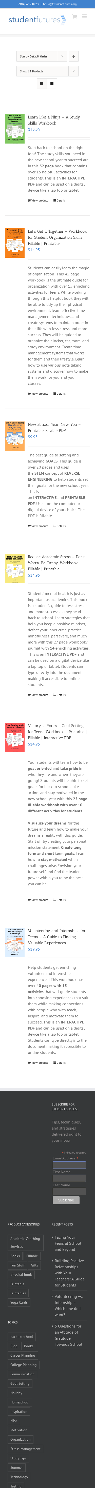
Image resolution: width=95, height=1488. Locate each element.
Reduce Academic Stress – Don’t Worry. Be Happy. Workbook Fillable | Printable (56, 562)
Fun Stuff (17, 1265)
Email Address (66, 1158)
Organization (20, 1439)
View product (39, 200)
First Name (61, 1172)
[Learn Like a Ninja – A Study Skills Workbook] (15, 129)
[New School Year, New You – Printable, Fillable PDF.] (15, 436)
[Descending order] (74, 56)
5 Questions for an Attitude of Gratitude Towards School (68, 1335)
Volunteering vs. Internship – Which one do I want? (68, 1305)
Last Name (61, 1185)
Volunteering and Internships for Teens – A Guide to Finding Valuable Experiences (57, 936)
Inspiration (18, 1411)
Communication (22, 1374)
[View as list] (52, 84)
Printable (17, 1283)
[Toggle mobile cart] (74, 16)
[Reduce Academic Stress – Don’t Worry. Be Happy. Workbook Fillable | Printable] (15, 568)
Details (61, 200)
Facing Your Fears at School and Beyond (68, 1243)
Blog (13, 1345)
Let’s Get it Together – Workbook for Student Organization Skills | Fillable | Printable (57, 237)
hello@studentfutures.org (60, 4)
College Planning (23, 1364)
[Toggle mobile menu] (84, 16)
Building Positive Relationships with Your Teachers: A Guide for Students (70, 1273)
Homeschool (19, 1402)
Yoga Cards (19, 1302)
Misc (13, 1420)
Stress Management (25, 1448)
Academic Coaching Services (25, 1242)
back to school (21, 1336)
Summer (16, 1467)
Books (15, 1255)
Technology (19, 1476)
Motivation (18, 1429)
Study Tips (18, 1458)
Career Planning (22, 1355)
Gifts (34, 1265)
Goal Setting (20, 1383)
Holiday (16, 1392)
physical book (21, 1274)
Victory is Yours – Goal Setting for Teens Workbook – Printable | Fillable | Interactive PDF (57, 731)
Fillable (32, 1255)
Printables (18, 1293)
